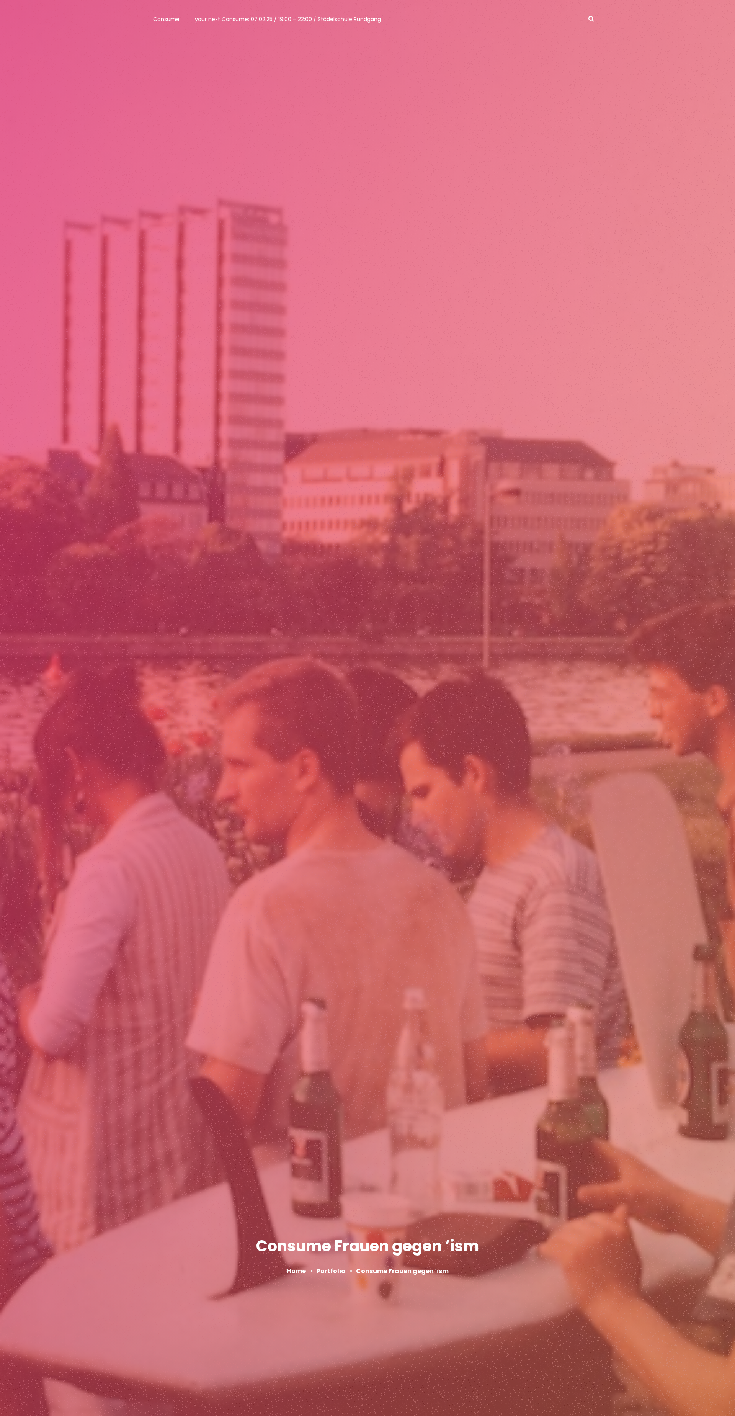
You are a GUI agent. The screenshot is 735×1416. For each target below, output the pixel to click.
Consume (166, 19)
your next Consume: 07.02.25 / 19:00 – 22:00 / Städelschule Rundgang (288, 19)
